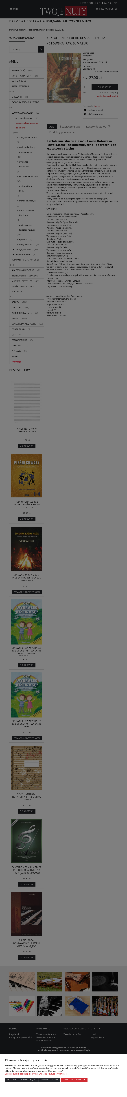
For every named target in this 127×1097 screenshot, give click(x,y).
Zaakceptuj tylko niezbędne (22, 1080)
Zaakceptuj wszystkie (73, 1080)
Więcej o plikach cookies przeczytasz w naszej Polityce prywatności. (36, 1074)
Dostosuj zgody (49, 1080)
